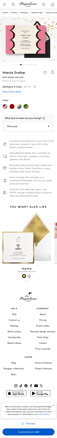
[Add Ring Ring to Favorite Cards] (26, 281)
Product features (43, 368)
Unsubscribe (14, 337)
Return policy (14, 331)
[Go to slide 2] (23, 64)
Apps (13, 374)
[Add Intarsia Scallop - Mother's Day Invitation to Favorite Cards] (45, 73)
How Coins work (12, 91)
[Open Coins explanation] (34, 86)
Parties (14, 12)
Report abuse (14, 343)
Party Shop (42, 337)
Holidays (24, 12)
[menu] (4, 4)
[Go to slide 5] (31, 64)
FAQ (14, 314)
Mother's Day (37, 12)
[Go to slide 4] (28, 64)
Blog (13, 362)
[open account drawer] (52, 4)
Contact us (14, 320)
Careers (43, 343)
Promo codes (42, 326)
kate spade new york (13, 77)
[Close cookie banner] (53, 405)
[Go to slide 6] (33, 64)
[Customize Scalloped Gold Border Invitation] (28, 39)
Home (5, 12)
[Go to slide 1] (21, 64)
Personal (12, 126)
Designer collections (13, 368)
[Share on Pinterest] (26, 385)
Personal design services (42, 331)
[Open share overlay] (52, 72)
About (43, 314)
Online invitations (43, 362)
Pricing (42, 320)
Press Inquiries (42, 348)
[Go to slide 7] (36, 64)
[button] (43, 118)
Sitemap (14, 326)
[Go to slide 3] (26, 64)
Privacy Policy (43, 414)
